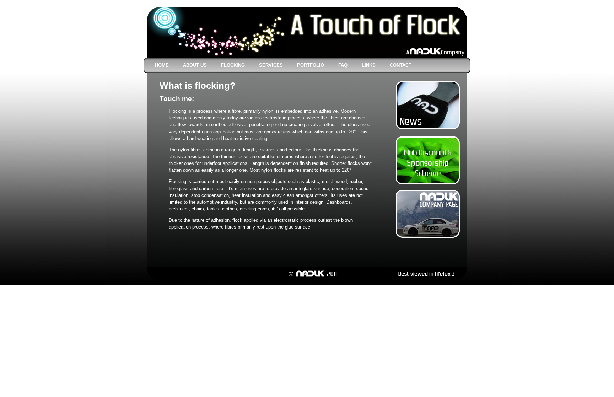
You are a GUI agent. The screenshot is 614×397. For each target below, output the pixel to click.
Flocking (233, 65)
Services (271, 65)
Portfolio (310, 65)
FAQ (343, 65)
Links (369, 65)
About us (195, 65)
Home (162, 65)
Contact (400, 65)
